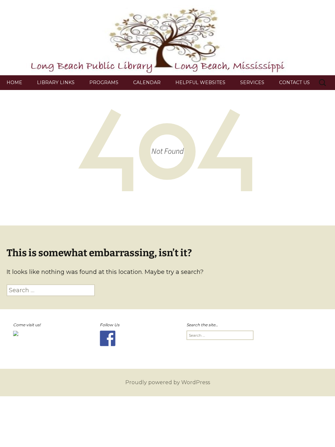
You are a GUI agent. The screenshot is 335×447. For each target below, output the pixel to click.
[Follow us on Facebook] (107, 338)
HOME (14, 82)
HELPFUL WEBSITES (200, 82)
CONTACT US (294, 82)
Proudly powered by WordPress (167, 382)
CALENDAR (147, 82)
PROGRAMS (103, 82)
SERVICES (252, 82)
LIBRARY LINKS (56, 82)
